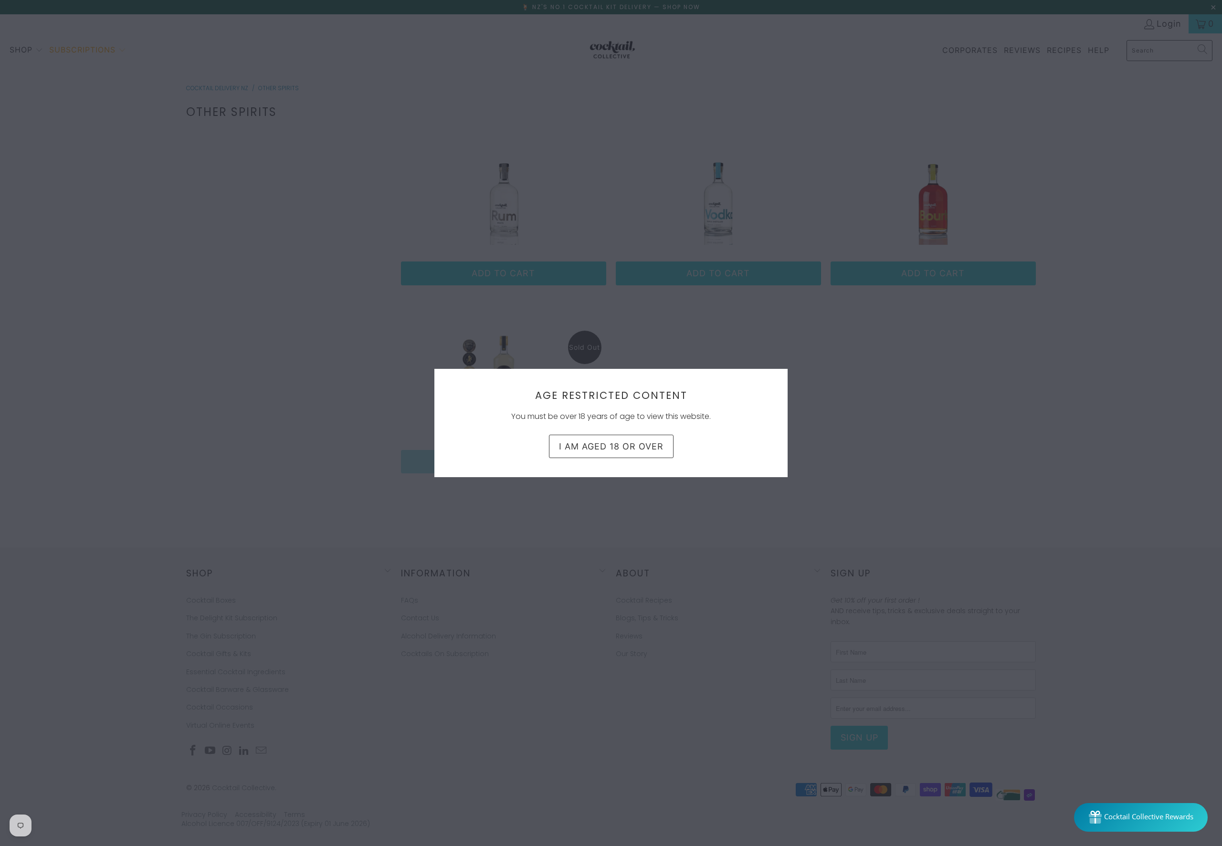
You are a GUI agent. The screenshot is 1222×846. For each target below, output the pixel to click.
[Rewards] (1141, 817)
